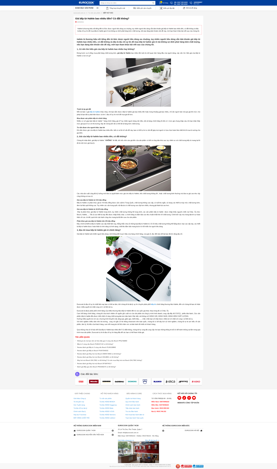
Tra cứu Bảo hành (132, 411)
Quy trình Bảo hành (132, 402)
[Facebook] (179, 398)
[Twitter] (184, 398)
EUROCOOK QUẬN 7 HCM (86, 430)
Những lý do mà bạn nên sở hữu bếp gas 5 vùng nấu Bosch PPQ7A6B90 (102, 341)
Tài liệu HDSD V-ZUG (107, 411)
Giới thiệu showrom (125, 440)
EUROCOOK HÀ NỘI (192, 430)
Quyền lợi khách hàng (133, 398)
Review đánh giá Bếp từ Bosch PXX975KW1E (92, 350)
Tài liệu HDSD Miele (106, 408)
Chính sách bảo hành (133, 405)
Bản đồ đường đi (151, 440)
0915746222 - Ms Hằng (150, 436)
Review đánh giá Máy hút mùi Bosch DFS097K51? (94, 363)
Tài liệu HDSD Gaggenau (108, 405)
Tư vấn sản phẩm (106, 398)
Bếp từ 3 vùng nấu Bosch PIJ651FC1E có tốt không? (95, 344)
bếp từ (153, 304)
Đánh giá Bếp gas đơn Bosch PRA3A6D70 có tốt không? (96, 367)
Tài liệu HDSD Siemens (108, 415)
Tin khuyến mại (79, 402)
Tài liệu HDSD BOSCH (107, 402)
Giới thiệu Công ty (80, 398)
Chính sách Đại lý (80, 411)
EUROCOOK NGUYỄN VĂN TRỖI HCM (90, 435)
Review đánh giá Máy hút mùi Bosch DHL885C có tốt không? (98, 357)
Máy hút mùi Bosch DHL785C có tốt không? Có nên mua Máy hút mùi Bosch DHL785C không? (109, 360)
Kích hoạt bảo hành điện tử (135, 415)
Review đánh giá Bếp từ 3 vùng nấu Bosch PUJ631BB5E (96, 347)
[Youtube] (194, 398)
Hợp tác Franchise (80, 415)
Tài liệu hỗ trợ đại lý (80, 408)
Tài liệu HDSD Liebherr (107, 418)
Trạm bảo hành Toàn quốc (135, 418)
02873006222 (131, 436)
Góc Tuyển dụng (79, 405)
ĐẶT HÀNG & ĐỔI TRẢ (81, 418)
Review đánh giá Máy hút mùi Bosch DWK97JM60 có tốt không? (99, 354)
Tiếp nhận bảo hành (132, 408)
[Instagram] (189, 398)
